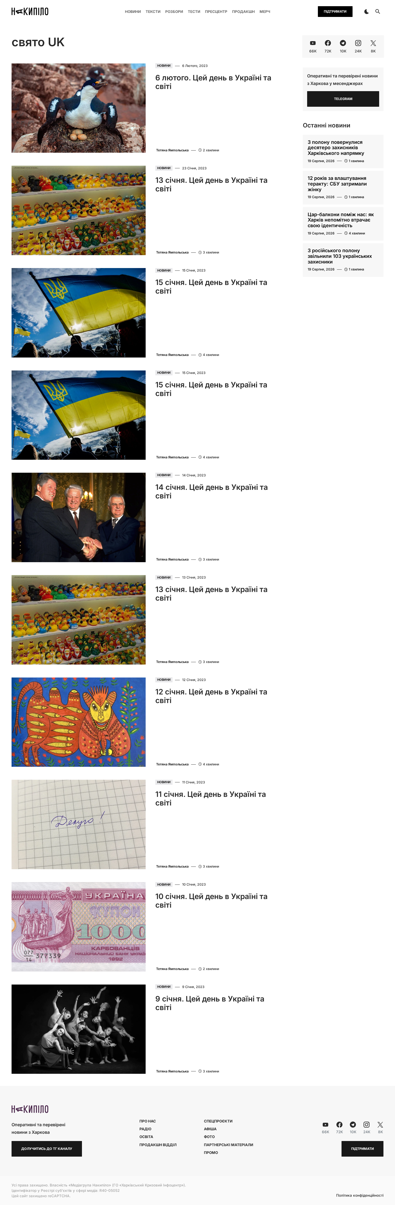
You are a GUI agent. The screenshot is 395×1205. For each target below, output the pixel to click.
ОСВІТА (146, 1137)
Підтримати (335, 11)
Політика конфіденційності (359, 1195)
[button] (366, 11)
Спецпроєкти (218, 1121)
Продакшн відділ (158, 1145)
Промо (211, 1152)
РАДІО (145, 1129)
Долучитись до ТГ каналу (46, 1149)
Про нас (147, 1121)
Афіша (210, 1129)
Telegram (343, 99)
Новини (164, 66)
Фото (209, 1137)
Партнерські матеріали (228, 1145)
